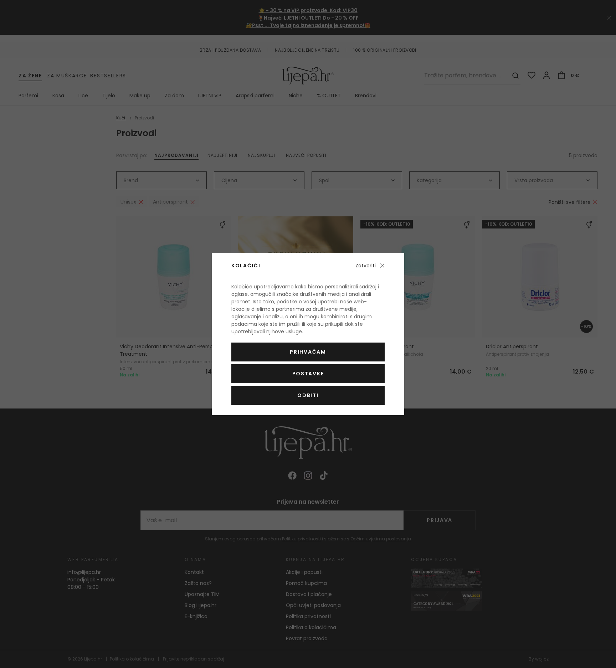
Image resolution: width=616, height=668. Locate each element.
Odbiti (307, 395)
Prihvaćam (308, 351)
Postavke (308, 373)
